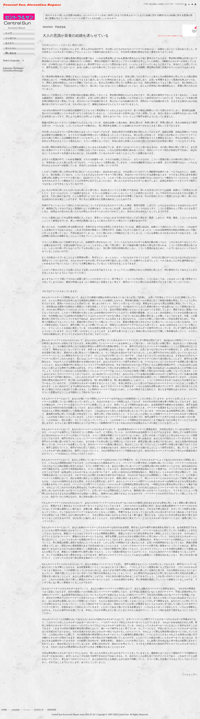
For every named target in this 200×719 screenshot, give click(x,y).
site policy (153, 4)
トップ (8, 33)
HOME (4, 710)
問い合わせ (10, 53)
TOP (146, 4)
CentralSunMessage (13, 70)
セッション (10, 48)
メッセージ (10, 38)
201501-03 (38, 710)
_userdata (15, 710)
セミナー (9, 43)
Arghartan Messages (13, 68)
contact (161, 4)
